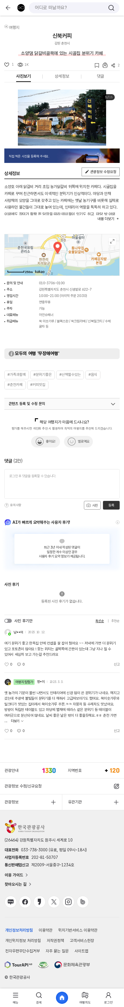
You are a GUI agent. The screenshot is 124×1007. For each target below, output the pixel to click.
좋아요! (50, 441)
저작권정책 (55, 940)
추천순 (115, 621)
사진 (94, 506)
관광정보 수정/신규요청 (23, 786)
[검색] (111, 7)
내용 (105, 219)
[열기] (113, 404)
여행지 (14, 27)
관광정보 (11, 802)
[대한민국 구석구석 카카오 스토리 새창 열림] (39, 902)
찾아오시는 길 (16, 884)
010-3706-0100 (52, 283)
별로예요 (83, 441)
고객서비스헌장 (82, 940)
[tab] (15, 998)
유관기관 (75, 802)
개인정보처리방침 (19, 930)
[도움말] (6, 505)
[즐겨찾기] (95, 65)
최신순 (99, 621)
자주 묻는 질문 (57, 951)
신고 (117, 664)
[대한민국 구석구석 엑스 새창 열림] (54, 902)
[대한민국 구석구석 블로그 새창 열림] (11, 902)
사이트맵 (81, 951)
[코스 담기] (103, 65)
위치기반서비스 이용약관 (77, 930)
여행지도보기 (112, 241)
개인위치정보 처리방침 (23, 940)
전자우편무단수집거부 (22, 951)
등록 (111, 505)
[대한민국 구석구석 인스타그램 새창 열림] (68, 902)
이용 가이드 (14, 875)
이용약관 (45, 930)
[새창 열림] (18, 964)
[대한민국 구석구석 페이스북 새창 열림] (25, 902)
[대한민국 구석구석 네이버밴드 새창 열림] (83, 902)
